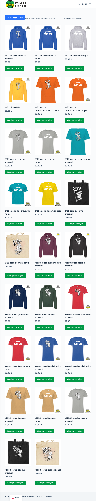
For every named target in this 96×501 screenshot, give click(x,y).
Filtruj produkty (16, 17)
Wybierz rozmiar (14, 68)
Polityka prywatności (32, 497)
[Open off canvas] (90, 4)
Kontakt (48, 497)
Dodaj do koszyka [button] (75, 224)
